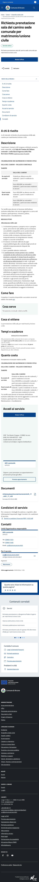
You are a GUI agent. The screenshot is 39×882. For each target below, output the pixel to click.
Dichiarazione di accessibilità (10, 839)
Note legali (4, 836)
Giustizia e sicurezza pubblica (10, 750)
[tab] (15, 637)
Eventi (3, 787)
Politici (3, 720)
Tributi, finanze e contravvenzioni (11, 762)
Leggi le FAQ (5, 816)
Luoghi (3, 790)
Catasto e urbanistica (7, 741)
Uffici (2, 708)
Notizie (3, 777)
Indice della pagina (7, 79)
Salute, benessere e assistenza (10, 759)
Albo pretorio (5, 831)
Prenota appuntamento (8, 819)
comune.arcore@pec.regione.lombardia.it (13, 810)
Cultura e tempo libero (8, 744)
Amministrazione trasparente (10, 828)
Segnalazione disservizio (8, 822)
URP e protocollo (10, 463)
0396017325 (9, 540)
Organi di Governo (6, 717)
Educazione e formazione (8, 747)
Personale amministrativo (9, 711)
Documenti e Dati (6, 714)
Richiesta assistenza (7, 825)
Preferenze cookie (6, 865)
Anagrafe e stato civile (8, 733)
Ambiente (4, 730)
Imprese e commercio (7, 753)
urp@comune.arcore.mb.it (15, 545)
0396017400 (9, 542)
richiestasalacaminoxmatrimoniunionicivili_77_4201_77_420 (17, 495)
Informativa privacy (7, 833)
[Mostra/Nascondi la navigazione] (2, 8)
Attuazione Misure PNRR (9, 842)
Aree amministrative (7, 705)
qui (14, 299)
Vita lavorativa (5, 764)
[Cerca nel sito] (34, 8)
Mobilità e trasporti (7, 756)
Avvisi (3, 774)
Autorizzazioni (5, 738)
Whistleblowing (6, 845)
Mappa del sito (17, 865)
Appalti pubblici (6, 736)
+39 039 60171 (6, 808)
